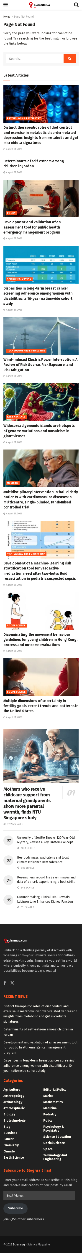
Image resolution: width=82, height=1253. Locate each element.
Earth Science (16, 416)
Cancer (8, 1139)
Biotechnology (14, 1121)
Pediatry (49, 1114)
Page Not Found (24, 16)
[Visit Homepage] (41, 4)
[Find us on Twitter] (12, 983)
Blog (6, 1127)
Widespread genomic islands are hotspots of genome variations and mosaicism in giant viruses (39, 430)
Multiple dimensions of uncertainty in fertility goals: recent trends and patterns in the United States (40, 706)
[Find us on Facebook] (4, 983)
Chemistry (11, 1145)
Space (48, 1149)
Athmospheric (14, 1108)
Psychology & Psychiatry (24, 118)
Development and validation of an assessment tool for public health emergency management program (32, 227)
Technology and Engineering (26, 350)
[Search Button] (76, 5)
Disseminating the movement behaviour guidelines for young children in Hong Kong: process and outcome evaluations (40, 639)
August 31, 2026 (13, 149)
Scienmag (19, 1244)
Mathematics (53, 1102)
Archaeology (12, 1102)
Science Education (19, 279)
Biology (9, 1114)
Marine (48, 1096)
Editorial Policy (54, 1090)
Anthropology (13, 1096)
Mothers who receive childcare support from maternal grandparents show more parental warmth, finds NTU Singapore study (27, 803)
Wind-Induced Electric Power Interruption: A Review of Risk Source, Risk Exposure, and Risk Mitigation (40, 364)
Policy (11, 213)
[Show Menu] (5, 5)
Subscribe (15, 1208)
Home (6, 16)
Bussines (10, 1133)
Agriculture (11, 1090)
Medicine (12, 483)
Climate (9, 1151)
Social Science (16, 625)
